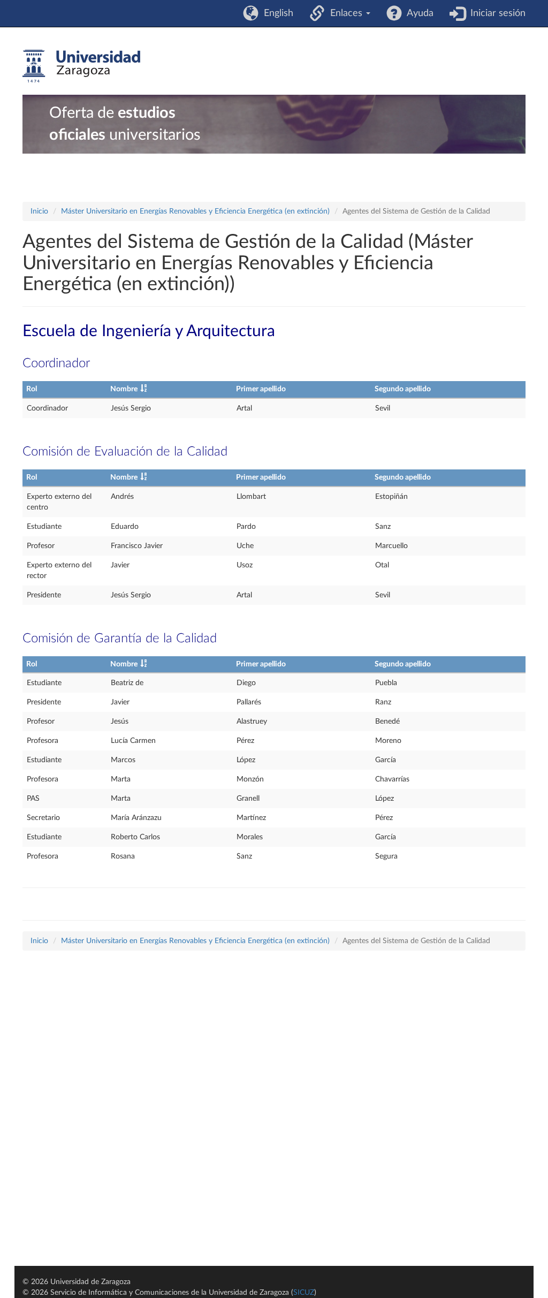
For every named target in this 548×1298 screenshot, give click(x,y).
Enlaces (345, 13)
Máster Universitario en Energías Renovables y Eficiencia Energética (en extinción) (195, 211)
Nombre (124, 389)
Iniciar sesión (495, 13)
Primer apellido (261, 389)
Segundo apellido (403, 389)
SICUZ (303, 1292)
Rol (31, 389)
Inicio (39, 211)
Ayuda (417, 13)
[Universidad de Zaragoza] (81, 66)
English (275, 13)
